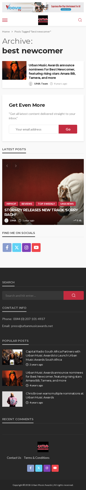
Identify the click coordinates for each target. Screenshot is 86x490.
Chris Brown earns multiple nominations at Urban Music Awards (54, 395)
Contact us (14, 457)
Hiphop (11, 203)
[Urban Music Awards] (43, 447)
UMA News (67, 203)
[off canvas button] (4, 20)
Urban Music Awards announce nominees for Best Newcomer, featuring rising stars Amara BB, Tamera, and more (52, 71)
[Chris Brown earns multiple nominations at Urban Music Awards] (12, 399)
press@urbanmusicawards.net (32, 326)
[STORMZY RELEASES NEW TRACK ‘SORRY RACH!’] (43, 192)
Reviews (27, 203)
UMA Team (41, 83)
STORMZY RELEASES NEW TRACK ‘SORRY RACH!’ (41, 212)
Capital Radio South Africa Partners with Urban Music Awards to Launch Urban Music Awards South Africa (53, 355)
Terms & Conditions (36, 457)
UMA (13, 220)
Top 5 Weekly (46, 203)
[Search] (80, 20)
